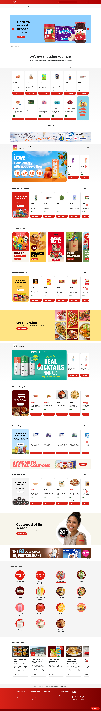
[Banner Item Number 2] (15, 46)
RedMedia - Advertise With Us (49, 695)
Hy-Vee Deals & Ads (61, 693)
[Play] (39, 365)
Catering (32, 703)
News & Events (46, 699)
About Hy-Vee (46, 693)
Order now (16, 674)
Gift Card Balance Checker (21, 699)
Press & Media (19, 701)
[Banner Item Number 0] (12, 46)
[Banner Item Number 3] (16, 46)
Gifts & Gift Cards (33, 701)
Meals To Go (32, 695)
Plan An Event (33, 705)
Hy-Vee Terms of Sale (59, 686)
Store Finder (19, 703)
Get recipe (51, 674)
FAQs (45, 701)
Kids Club (59, 699)
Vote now (34, 674)
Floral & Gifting (33, 697)
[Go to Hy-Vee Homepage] (15, 2)
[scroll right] (88, 29)
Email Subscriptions (20, 695)
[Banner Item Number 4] (18, 46)
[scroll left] (13, 29)
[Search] (76, 2)
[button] (46, 297)
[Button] (11, 46)
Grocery (32, 693)
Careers (45, 697)
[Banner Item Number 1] (13, 46)
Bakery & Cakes (33, 699)
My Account (19, 697)
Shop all (86, 188)
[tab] (33, 67)
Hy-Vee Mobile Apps (61, 697)
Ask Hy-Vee (18, 693)
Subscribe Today (66, 682)
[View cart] (86, 2)
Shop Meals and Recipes (62, 695)
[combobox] (67, 2)
